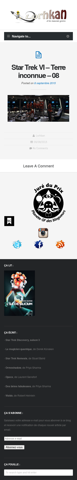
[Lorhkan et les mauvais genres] (38, 20)
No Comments (40, 148)
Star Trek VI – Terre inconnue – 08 (38, 71)
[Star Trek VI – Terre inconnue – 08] (38, 56)
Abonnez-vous (14, 447)
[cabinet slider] (68, 36)
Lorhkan (40, 135)
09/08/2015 (40, 142)
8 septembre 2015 (45, 83)
